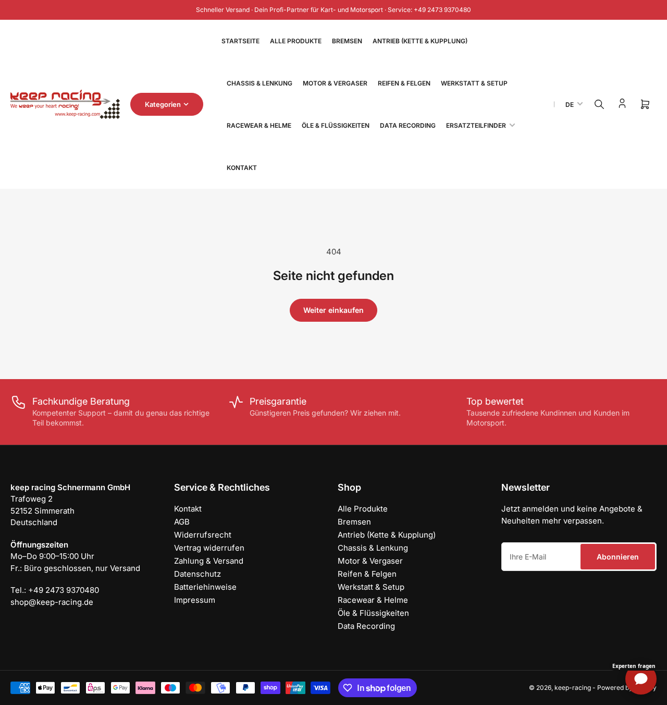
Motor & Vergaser (335, 83)
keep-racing (572, 687)
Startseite (240, 41)
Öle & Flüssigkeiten (335, 125)
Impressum (194, 600)
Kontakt (242, 168)
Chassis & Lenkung (259, 83)
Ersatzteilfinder (476, 125)
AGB (182, 522)
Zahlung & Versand (208, 561)
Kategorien (163, 104)
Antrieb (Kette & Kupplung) (420, 41)
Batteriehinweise (205, 587)
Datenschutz (197, 574)
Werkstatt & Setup (474, 83)
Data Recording (408, 125)
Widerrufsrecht (202, 535)
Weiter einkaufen (333, 310)
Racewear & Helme (259, 125)
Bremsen (347, 41)
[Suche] (599, 104)
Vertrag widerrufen (209, 548)
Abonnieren (618, 556)
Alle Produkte (296, 41)
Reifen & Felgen (404, 83)
